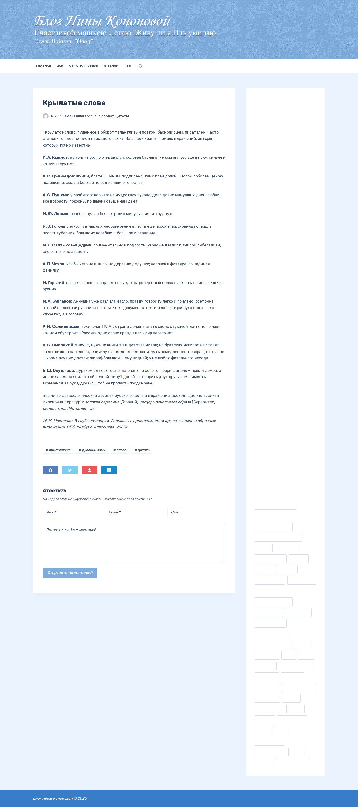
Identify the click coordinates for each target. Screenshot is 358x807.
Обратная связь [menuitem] (83, 65)
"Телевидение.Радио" (276, 505)
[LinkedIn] (109, 470)
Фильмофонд (269, 612)
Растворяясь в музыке (276, 309)
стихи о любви (270, 741)
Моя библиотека (270, 172)
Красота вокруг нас (273, 119)
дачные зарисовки (273, 644)
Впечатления (295, 516)
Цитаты (122, 116)
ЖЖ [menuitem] (60, 65)
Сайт (175, 512)
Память (261, 263)
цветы (297, 752)
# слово (119, 450)
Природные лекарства (276, 286)
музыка (291, 698)
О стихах (263, 240)
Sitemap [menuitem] (111, 65)
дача (297, 634)
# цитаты (142, 450)
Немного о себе (269, 195)
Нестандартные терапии (278, 202)
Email (114, 512)
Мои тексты (266, 164)
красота (264, 666)
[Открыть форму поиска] (140, 66)
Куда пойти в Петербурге (278, 126)
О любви (263, 218)
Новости (263, 210)
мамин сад (267, 677)
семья (263, 730)
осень (296, 709)
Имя (51, 512)
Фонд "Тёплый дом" (273, 391)
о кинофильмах (270, 709)
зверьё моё (267, 655)
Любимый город (270, 134)
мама (304, 666)
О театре (263, 248)
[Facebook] (50, 470)
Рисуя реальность (272, 317)
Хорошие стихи (269, 355)
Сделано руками (270, 324)
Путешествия (267, 294)
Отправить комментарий (69, 573)
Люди (260, 142)
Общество (264, 256)
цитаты (264, 762)
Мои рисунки (267, 149)
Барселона (267, 516)
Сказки (261, 332)
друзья (302, 644)
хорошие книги (270, 752)
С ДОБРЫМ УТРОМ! (297, 447)
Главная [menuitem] (43, 65)
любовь (286, 666)
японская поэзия (292, 762)
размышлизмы (292, 720)
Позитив (263, 271)
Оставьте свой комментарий (71, 529)
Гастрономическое (274, 526)
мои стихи (292, 677)
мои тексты (267, 687)
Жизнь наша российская (278, 111)
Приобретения (269, 278)
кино (288, 655)
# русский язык (92, 450)
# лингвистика (58, 450)
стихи (281, 730)
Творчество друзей (273, 339)
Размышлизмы (268, 301)
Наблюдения (267, 180)
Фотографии (266, 347)
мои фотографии (299, 687)
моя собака (267, 698)
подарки (265, 720)
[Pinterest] (89, 470)
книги (306, 655)
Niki (258, 419)
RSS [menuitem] (127, 65)
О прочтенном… (269, 225)
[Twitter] (70, 470)
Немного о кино (269, 187)
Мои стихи (265, 157)
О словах (106, 116)
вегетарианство (271, 634)
